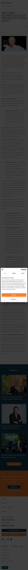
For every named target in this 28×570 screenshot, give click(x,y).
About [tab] (23, 273)
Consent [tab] (5, 273)
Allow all (14, 294)
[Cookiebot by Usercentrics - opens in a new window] (21, 270)
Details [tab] (14, 273)
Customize (13, 299)
